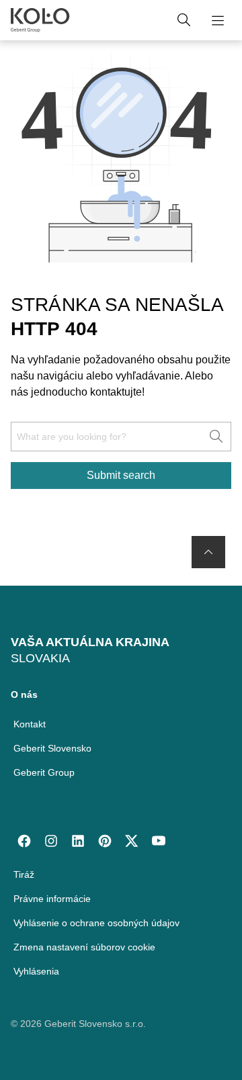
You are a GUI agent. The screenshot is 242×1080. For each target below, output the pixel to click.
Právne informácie (52, 898)
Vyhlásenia (36, 971)
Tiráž (23, 874)
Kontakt (29, 724)
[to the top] (208, 552)
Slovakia (40, 658)
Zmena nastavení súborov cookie (84, 947)
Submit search (121, 475)
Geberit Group (44, 772)
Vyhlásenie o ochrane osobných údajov (96, 922)
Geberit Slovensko (52, 748)
